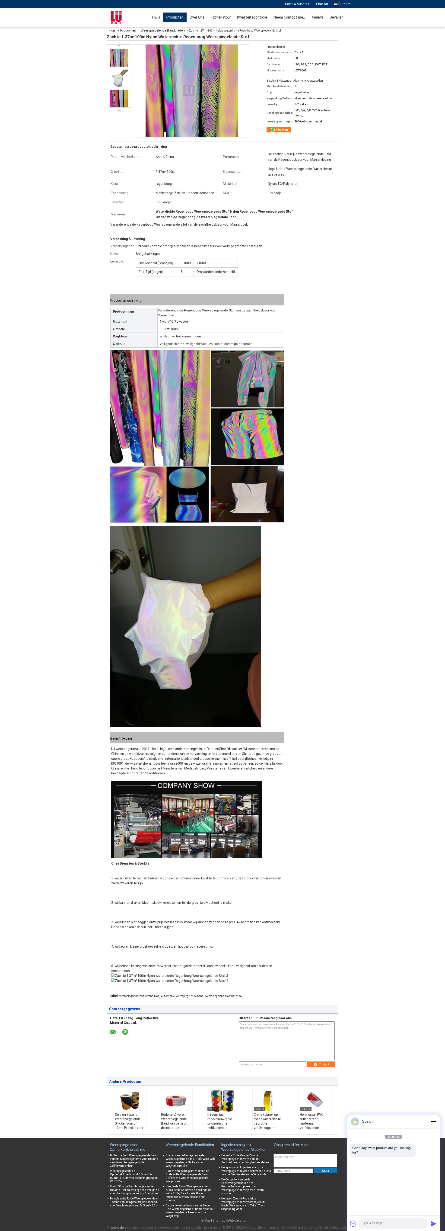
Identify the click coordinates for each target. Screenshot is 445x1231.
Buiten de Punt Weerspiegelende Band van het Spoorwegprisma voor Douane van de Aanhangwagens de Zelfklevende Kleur (134, 1160)
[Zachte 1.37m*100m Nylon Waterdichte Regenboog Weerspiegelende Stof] (119, 58)
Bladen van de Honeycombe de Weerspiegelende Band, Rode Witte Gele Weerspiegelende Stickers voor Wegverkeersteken (190, 1160)
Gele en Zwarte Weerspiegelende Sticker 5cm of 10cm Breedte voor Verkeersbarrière (129, 1123)
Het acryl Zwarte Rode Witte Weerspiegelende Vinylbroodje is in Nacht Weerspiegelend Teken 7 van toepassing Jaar (243, 1204)
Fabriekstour (220, 17)
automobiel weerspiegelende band (182, 996)
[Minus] (433, 1121)
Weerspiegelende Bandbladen (163, 30)
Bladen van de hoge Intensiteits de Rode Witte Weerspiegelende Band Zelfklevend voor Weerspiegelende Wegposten (187, 1176)
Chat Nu (322, 4)
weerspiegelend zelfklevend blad (139, 996)
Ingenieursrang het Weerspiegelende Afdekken (243, 1147)
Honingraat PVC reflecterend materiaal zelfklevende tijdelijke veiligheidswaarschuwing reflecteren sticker (315, 1128)
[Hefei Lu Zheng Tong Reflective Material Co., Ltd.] (121, 17)
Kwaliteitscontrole (252, 17)
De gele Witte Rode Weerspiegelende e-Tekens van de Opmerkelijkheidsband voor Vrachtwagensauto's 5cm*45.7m (134, 1202)
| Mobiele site (235, 1220)
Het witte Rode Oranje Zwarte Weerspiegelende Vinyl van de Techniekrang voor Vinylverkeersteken (245, 1159)
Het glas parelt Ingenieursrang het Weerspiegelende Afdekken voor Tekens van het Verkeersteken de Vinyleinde (246, 1171)
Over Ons (197, 17)
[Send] (433, 1223)
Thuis (155, 17)
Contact (324, 1064)
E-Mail (205, 1220)
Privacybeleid (116, 1227)
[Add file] (353, 1223)
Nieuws (318, 17)
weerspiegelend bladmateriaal (223, 996)
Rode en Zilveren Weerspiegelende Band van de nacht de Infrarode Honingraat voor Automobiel (175, 1125)
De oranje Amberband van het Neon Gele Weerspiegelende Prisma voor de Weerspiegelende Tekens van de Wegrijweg (189, 1211)
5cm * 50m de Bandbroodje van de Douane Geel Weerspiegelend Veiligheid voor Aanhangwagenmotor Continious (134, 1190)
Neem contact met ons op (291, 17)
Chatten (281, 129)
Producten (175, 17)
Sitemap (219, 1220)
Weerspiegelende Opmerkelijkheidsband (127, 1147)
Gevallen (336, 17)
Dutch (342, 4)
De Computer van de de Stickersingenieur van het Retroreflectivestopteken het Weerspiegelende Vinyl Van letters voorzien (242, 1186)
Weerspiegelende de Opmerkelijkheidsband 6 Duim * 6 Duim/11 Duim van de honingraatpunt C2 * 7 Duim (134, 1176)
